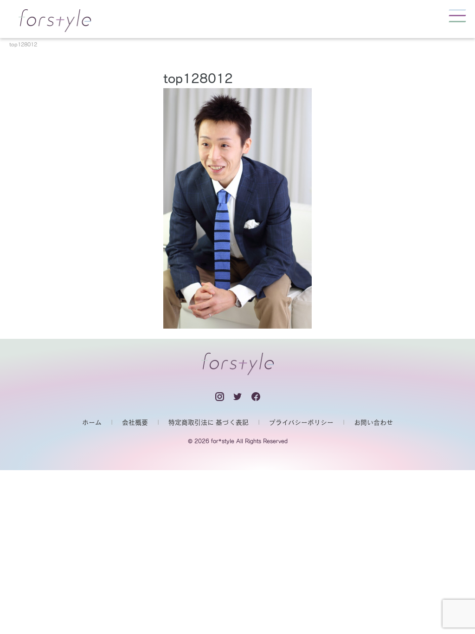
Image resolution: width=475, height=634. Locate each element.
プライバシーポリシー (301, 422)
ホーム (92, 422)
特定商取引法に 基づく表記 (208, 422)
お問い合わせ (373, 422)
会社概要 (135, 422)
